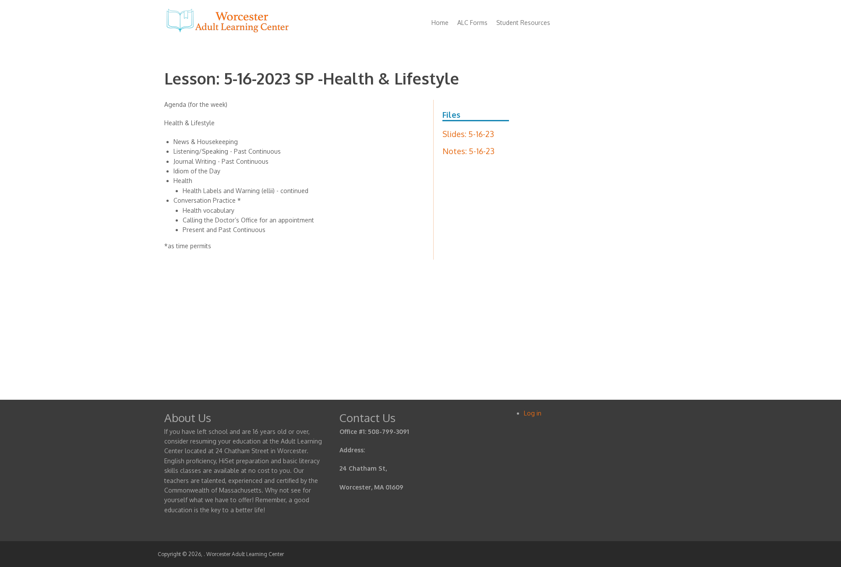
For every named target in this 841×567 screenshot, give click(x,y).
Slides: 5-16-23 (468, 134)
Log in (532, 413)
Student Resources (523, 22)
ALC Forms (472, 22)
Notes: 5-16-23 (468, 151)
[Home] (227, 32)
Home (440, 22)
